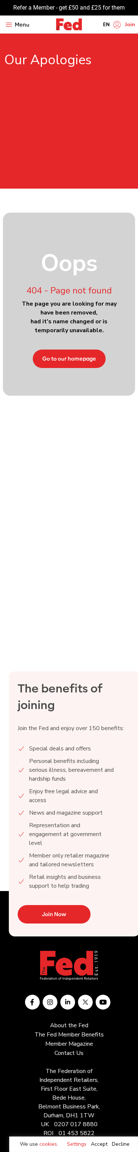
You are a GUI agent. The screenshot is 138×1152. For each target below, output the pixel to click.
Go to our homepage (69, 358)
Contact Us (69, 1053)
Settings (76, 1144)
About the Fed (69, 1025)
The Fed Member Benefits (69, 1035)
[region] (73, 1144)
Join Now (54, 914)
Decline (121, 1144)
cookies (48, 1144)
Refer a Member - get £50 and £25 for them (69, 7)
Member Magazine (69, 1044)
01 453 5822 (77, 1133)
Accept (99, 1144)
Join (130, 24)
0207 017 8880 (76, 1124)
